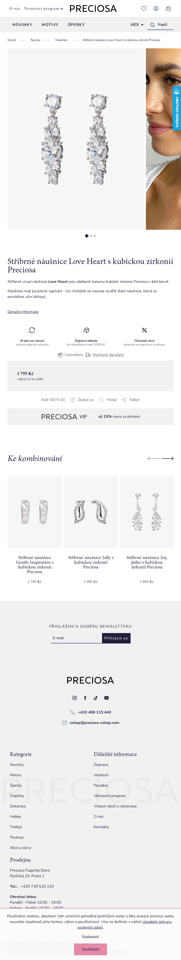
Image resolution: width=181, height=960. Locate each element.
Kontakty (101, 827)
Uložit (31, 405)
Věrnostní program (41, 8)
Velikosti (101, 775)
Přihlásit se (116, 638)
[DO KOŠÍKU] (35, 512)
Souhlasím (90, 949)
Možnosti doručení (108, 354)
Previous (154, 458)
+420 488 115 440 (94, 712)
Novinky (17, 764)
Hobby (15, 816)
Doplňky (17, 795)
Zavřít (40, 405)
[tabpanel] (75, 139)
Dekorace (18, 806)
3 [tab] (94, 236)
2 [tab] (91, 236)
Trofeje (16, 827)
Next (167, 458)
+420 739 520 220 (37, 886)
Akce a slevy (20, 847)
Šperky (16, 785)
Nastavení (90, 937)
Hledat (152, 25)
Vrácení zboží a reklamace (115, 806)
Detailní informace (23, 311)
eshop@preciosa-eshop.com (94, 722)
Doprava (101, 764)
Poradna (101, 785)
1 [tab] (87, 236)
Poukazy (17, 837)
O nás (14, 8)
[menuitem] (22, 24)
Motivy (15, 775)
